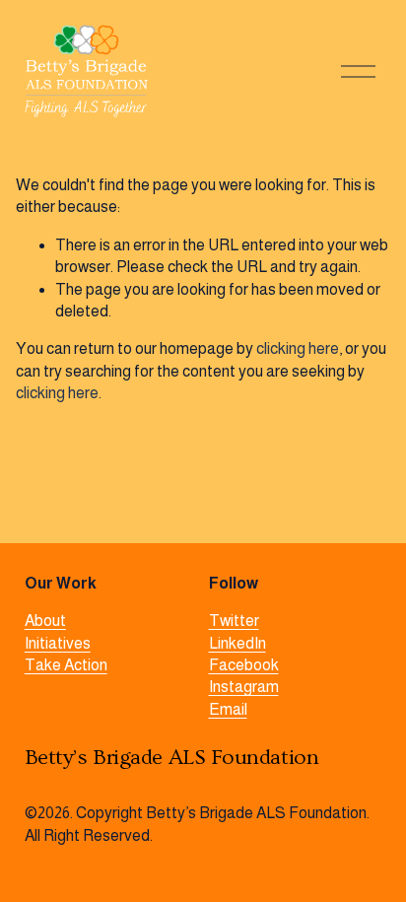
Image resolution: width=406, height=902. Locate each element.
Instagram (244, 686)
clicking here (297, 348)
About (45, 620)
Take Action (66, 665)
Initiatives (58, 643)
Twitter (234, 620)
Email (228, 709)
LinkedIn (237, 643)
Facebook (244, 665)
